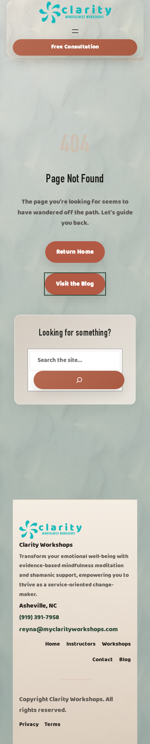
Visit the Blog (75, 284)
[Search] (79, 380)
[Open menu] (75, 31)
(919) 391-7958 (39, 617)
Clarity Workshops (46, 545)
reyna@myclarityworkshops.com (68, 629)
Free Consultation (75, 47)
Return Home (75, 252)
